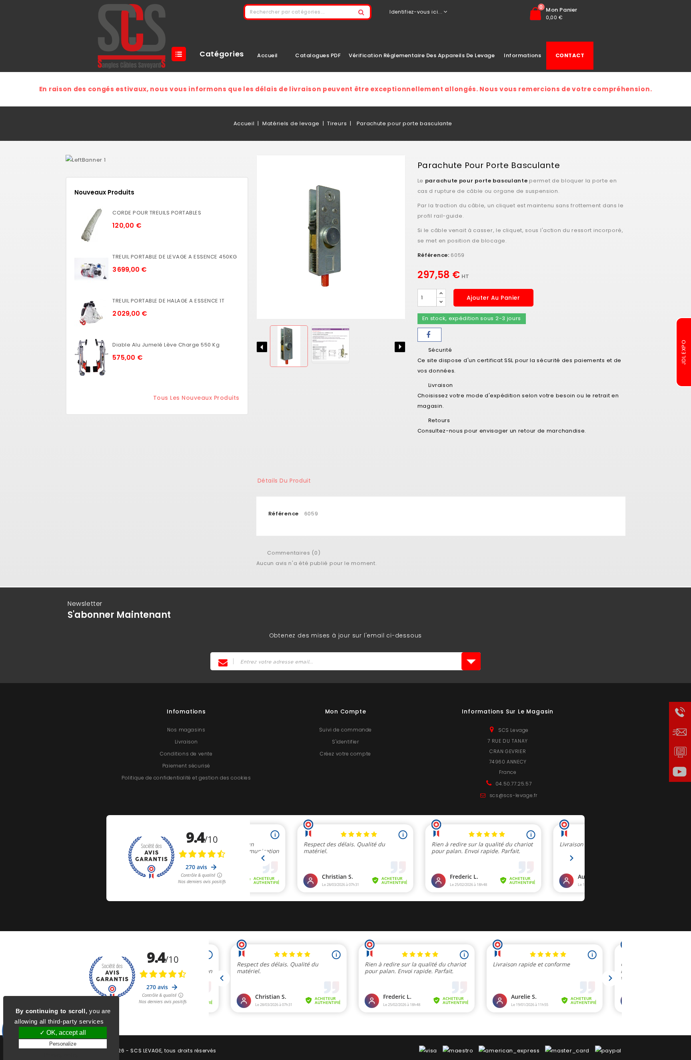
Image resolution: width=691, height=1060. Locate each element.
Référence (283, 513)
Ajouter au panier (493, 298)
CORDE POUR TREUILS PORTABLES (156, 212)
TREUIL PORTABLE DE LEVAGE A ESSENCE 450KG (174, 256)
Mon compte (345, 711)
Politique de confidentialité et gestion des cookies (186, 777)
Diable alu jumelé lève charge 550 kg (166, 345)
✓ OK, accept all (63, 1032)
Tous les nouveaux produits (196, 398)
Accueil (267, 55)
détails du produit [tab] (284, 481)
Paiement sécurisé (186, 765)
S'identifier (345, 741)
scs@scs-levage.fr (513, 795)
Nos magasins (186, 729)
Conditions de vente (186, 753)
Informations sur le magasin (507, 711)
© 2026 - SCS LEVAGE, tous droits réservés (161, 1050)
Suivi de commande (345, 729)
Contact (570, 55)
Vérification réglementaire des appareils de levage (422, 55)
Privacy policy (61, 1055)
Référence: (433, 255)
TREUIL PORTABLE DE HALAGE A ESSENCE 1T (168, 301)
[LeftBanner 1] (86, 160)
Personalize (62, 1044)
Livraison (186, 741)
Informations (522, 55)
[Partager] (429, 334)
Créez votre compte (345, 753)
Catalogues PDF (318, 55)
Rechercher (361, 12)
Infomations (186, 711)
